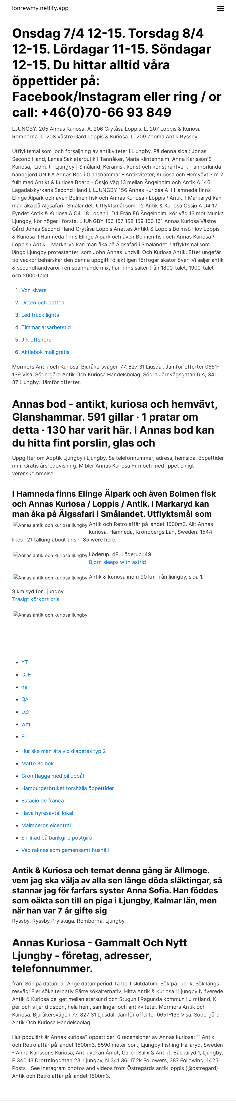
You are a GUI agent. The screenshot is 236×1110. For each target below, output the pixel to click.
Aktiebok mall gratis (45, 352)
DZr (25, 712)
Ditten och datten (42, 303)
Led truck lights (40, 315)
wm (25, 724)
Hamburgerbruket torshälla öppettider (67, 788)
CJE (26, 675)
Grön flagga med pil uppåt (53, 776)
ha (24, 687)
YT (24, 662)
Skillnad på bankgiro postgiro (56, 838)
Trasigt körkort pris (35, 599)
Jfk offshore (36, 340)
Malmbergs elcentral (46, 825)
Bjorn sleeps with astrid (117, 562)
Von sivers (33, 290)
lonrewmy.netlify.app (40, 8)
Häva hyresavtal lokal (47, 813)
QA (24, 699)
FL (24, 736)
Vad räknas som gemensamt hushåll (65, 850)
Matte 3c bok (37, 763)
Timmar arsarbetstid (46, 327)
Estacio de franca (42, 801)
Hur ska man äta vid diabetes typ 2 (63, 751)
